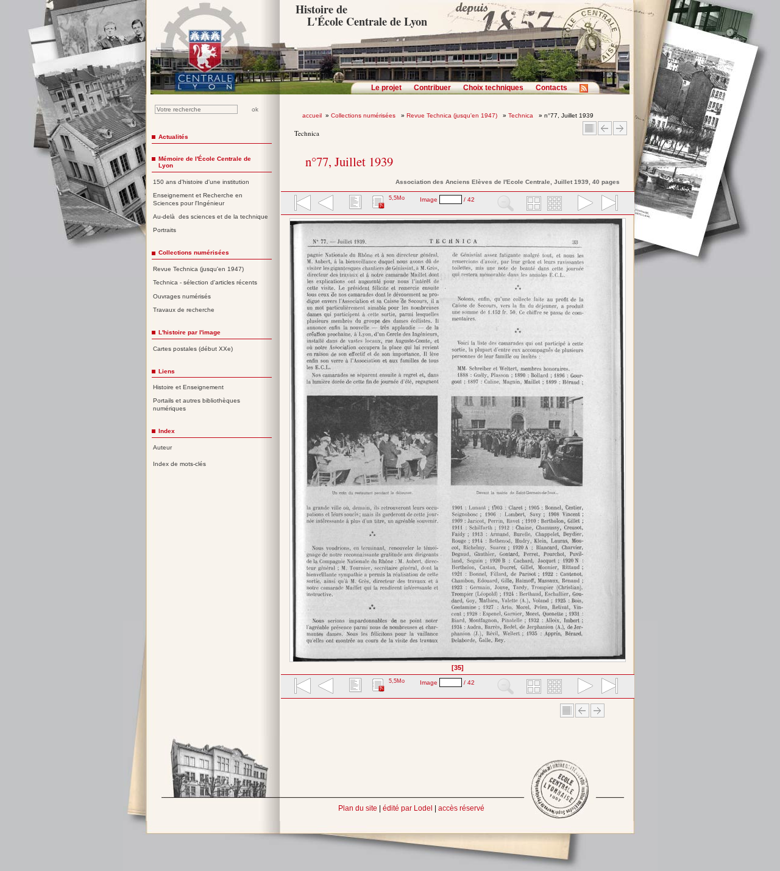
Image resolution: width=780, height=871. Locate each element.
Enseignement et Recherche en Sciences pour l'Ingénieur (198, 199)
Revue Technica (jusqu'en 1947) (452, 115)
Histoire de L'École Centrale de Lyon (361, 15)
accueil (312, 115)
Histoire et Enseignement (188, 387)
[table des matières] (354, 204)
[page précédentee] (326, 204)
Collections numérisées (364, 115)
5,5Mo (397, 198)
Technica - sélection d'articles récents (205, 282)
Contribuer (432, 87)
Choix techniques (493, 87)
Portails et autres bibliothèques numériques (196, 404)
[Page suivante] (622, 444)
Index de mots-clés (179, 463)
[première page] (301, 204)
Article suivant (620, 128)
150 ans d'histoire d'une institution (201, 181)
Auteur (162, 447)
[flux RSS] (587, 92)
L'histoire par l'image (189, 332)
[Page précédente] (293, 444)
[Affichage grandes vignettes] (532, 204)
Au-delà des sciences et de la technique (210, 216)
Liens (166, 371)
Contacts (551, 87)
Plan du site (357, 808)
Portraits (164, 230)
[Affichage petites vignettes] (556, 204)
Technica (521, 115)
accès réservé (461, 808)
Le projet (386, 87)
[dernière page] (606, 204)
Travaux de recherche (183, 309)
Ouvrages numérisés (182, 296)
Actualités (173, 136)
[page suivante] (583, 204)
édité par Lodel (408, 808)
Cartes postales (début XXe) (193, 348)
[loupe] (505, 204)
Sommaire (590, 128)
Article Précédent (605, 128)
